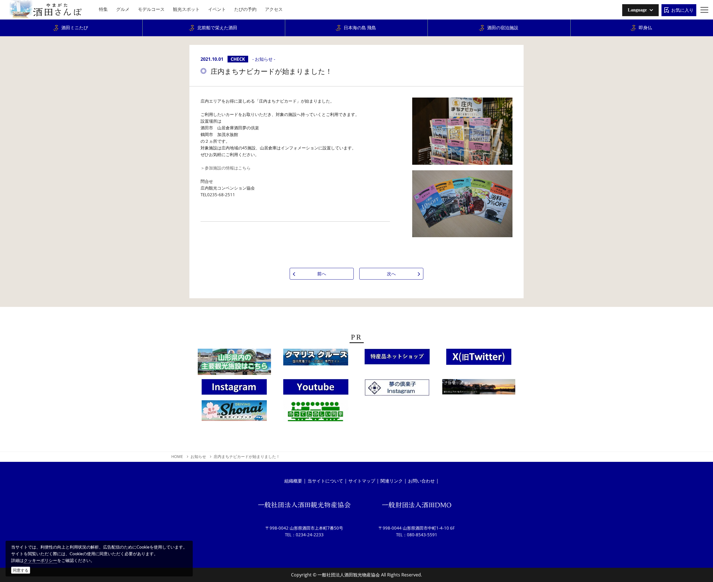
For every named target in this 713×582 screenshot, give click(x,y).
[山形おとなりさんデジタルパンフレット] (234, 363)
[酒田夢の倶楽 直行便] (397, 358)
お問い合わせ (421, 481)
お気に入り (682, 10)
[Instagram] (234, 388)
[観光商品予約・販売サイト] (479, 388)
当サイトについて (325, 481)
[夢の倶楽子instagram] (397, 389)
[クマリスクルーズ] (315, 359)
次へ (391, 274)
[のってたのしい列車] (315, 413)
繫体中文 (634, 29)
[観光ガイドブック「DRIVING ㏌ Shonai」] (234, 412)
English (633, 20)
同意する (20, 570)
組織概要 (293, 481)
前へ (321, 274)
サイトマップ (361, 481)
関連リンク (391, 481)
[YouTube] (315, 388)
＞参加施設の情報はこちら (226, 168)
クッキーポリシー (40, 560)
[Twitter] (478, 358)
